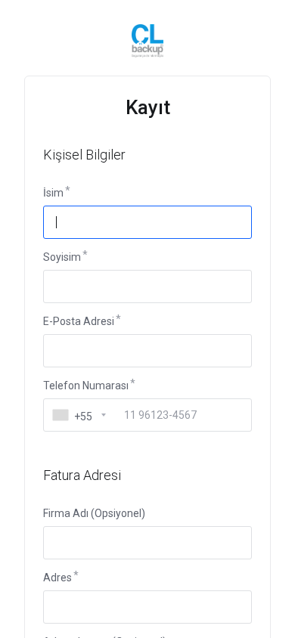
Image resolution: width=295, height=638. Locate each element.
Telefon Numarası (86, 385)
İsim (53, 193)
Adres (57, 577)
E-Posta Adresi (78, 321)
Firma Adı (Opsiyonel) (94, 513)
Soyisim (62, 257)
